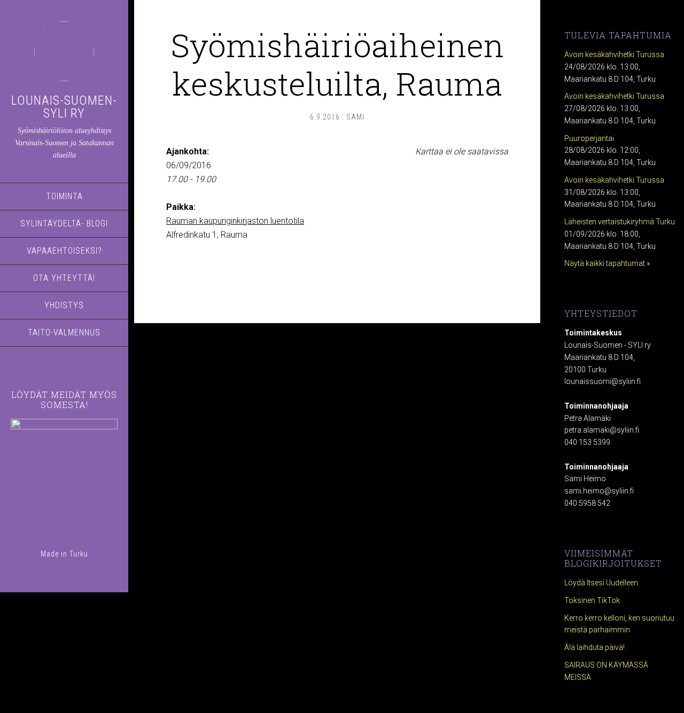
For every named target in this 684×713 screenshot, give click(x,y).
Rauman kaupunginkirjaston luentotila (235, 221)
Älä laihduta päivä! (594, 647)
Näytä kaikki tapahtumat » (607, 263)
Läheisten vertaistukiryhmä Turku (619, 221)
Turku (78, 554)
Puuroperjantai (589, 138)
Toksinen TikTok (592, 600)
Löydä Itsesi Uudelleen (601, 582)
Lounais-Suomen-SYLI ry (64, 107)
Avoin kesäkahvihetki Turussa (614, 54)
